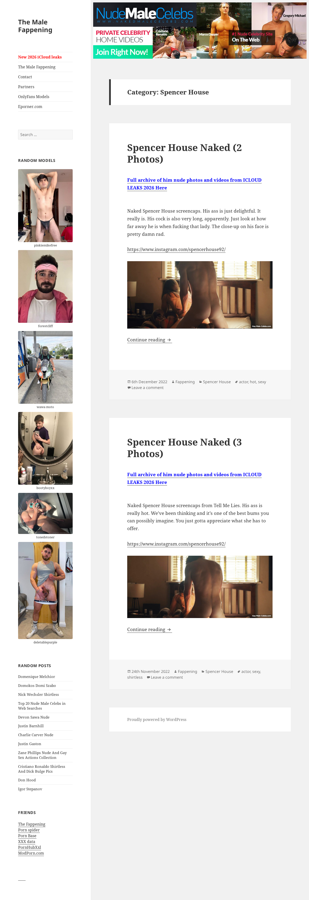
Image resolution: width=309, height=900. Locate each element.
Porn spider (29, 830)
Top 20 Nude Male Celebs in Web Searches (42, 706)
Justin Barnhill (31, 725)
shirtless (135, 677)
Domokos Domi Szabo (37, 685)
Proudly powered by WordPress (156, 719)
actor (243, 381)
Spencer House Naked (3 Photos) (184, 447)
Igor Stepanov (30, 788)
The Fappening (31, 824)
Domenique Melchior (36, 676)
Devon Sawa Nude (33, 717)
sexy (262, 381)
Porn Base (27, 835)
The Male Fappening (35, 25)
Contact (25, 76)
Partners (26, 86)
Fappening (185, 381)
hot (253, 381)
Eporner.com (30, 106)
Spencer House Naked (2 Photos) (184, 153)
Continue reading (149, 340)
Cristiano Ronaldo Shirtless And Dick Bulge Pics (41, 769)
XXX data (26, 841)
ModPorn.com (31, 853)
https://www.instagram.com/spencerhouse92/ (176, 249)
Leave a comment (148, 387)
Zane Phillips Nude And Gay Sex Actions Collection (42, 755)
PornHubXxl (29, 847)
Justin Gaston (29, 743)
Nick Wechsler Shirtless (38, 694)
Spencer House (217, 381)
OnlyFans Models (33, 96)
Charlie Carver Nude (35, 734)
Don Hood (27, 780)
